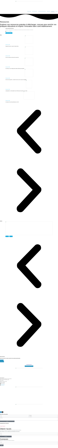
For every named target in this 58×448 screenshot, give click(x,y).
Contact (56, 11)
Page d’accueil (29, 11)
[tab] (1, 426)
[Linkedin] (1, 412)
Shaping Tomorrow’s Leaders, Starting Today (12, 46)
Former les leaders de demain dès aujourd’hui (12, 57)
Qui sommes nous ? (34, 11)
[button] (29, 131)
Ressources (52, 11)
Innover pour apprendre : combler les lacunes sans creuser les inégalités (16, 79)
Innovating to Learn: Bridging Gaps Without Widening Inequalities (15, 68)
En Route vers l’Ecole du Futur (42, 11)
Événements (48, 11)
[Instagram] (2, 412)
